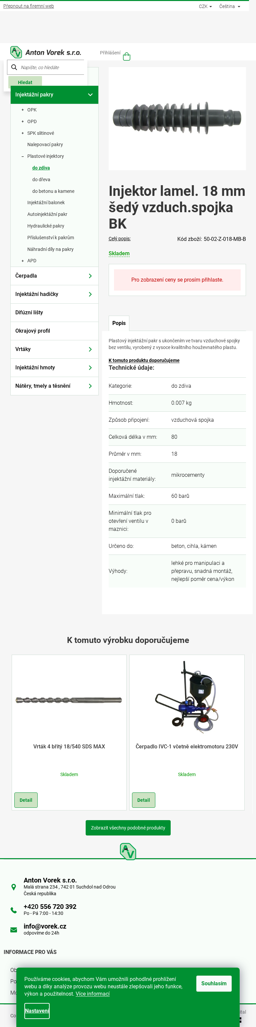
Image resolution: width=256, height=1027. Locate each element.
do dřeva (41, 179)
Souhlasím (214, 983)
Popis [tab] (119, 323)
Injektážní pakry (34, 94)
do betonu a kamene (53, 191)
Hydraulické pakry (45, 226)
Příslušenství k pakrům (50, 237)
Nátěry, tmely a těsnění (42, 386)
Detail (26, 800)
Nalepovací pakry (45, 144)
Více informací (93, 994)
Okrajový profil (32, 331)
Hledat (25, 82)
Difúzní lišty (29, 312)
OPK (32, 109)
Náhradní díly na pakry (50, 249)
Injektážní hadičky (36, 294)
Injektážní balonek (46, 202)
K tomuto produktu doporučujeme (144, 360)
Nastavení (37, 1011)
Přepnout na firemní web (28, 6)
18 (174, 454)
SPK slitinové (40, 133)
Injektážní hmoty (35, 367)
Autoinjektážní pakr (47, 214)
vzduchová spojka (192, 420)
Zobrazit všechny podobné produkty (128, 827)
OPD (32, 121)
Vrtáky (23, 349)
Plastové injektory (45, 156)
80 (174, 437)
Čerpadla (26, 276)
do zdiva (41, 167)
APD (31, 260)
